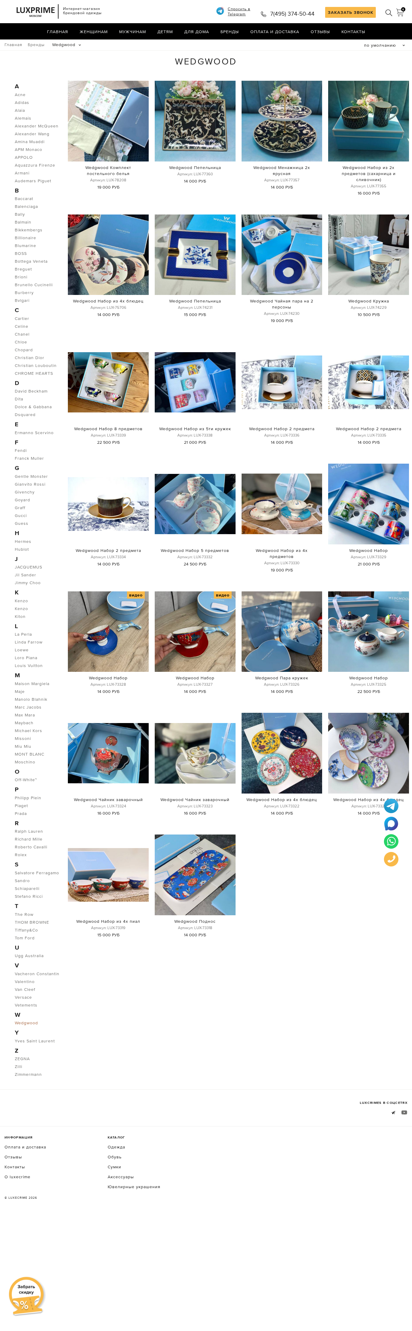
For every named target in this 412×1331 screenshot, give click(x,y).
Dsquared (25, 414)
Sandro (22, 880)
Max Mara (25, 714)
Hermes (23, 541)
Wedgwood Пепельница (195, 167)
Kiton (20, 616)
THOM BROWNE (32, 922)
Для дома (196, 31)
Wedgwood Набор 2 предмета (282, 428)
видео (136, 595)
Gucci (21, 515)
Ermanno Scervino (34, 432)
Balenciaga (26, 206)
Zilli (18, 1066)
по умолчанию (380, 45)
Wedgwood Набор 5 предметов (195, 550)
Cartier (22, 318)
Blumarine (25, 245)
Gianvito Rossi (30, 484)
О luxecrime (17, 1176)
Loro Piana (26, 657)
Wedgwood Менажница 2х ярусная (281, 170)
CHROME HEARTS (34, 373)
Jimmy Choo (28, 582)
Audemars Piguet (33, 180)
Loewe (22, 649)
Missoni (23, 738)
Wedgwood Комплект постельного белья (108, 170)
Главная (57, 31)
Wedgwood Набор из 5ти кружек (195, 428)
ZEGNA (22, 1058)
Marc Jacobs (28, 707)
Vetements (26, 1005)
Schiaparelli (27, 888)
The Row (24, 914)
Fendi (21, 450)
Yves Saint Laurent (35, 1040)
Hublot (22, 549)
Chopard (24, 349)
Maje (20, 691)
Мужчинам (132, 31)
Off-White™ (26, 779)
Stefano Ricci (29, 896)
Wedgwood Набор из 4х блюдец (108, 301)
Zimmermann (28, 1074)
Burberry (24, 292)
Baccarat (24, 198)
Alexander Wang (32, 133)
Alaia (20, 110)
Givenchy (25, 492)
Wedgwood (63, 44)
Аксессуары (121, 1176)
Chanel (22, 334)
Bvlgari (22, 300)
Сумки (114, 1166)
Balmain (23, 222)
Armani (22, 173)
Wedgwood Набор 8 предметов (108, 428)
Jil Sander (25, 574)
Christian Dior (29, 357)
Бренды (229, 31)
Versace (23, 997)
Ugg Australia (29, 955)
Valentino (25, 981)
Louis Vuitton (29, 665)
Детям (165, 31)
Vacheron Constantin (37, 973)
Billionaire (25, 237)
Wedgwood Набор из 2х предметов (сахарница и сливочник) (369, 173)
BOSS (21, 253)
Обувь (115, 1156)
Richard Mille (29, 839)
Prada (21, 813)
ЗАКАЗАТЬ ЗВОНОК (350, 12)
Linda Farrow (29, 642)
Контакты (353, 31)
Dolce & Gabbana (33, 406)
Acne (20, 94)
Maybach (24, 722)
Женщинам (94, 31)
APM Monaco (28, 149)
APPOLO (24, 157)
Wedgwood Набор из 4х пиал (108, 921)
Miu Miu (23, 746)
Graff (20, 507)
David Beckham (31, 391)
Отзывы (320, 31)
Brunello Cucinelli (34, 284)
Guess (21, 523)
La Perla (23, 634)
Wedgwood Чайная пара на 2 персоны (281, 304)
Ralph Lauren (29, 831)
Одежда (116, 1147)
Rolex (21, 854)
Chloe (21, 342)
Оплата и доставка (274, 31)
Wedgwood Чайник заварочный (108, 799)
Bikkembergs (29, 229)
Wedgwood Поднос (195, 921)
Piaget (21, 805)
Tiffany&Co (26, 930)
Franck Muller (29, 458)
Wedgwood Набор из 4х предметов (282, 553)
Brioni (21, 276)
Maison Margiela (32, 683)
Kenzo (21, 600)
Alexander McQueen (37, 126)
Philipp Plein (28, 797)
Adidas (22, 102)
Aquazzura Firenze (35, 165)
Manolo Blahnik (31, 699)
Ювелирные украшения (134, 1186)
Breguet (23, 269)
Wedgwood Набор (368, 550)
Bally (20, 214)
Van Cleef (25, 989)
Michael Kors (28, 730)
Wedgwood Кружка (368, 301)
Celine (21, 326)
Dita (19, 398)
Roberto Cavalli (31, 846)
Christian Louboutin (36, 365)
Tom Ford (25, 937)
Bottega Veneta (31, 261)
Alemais (23, 118)
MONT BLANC (29, 754)
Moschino (25, 761)
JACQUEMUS (28, 567)
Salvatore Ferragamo (37, 872)
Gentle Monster (31, 476)
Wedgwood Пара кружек (281, 677)
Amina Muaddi (30, 141)
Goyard (22, 499)
